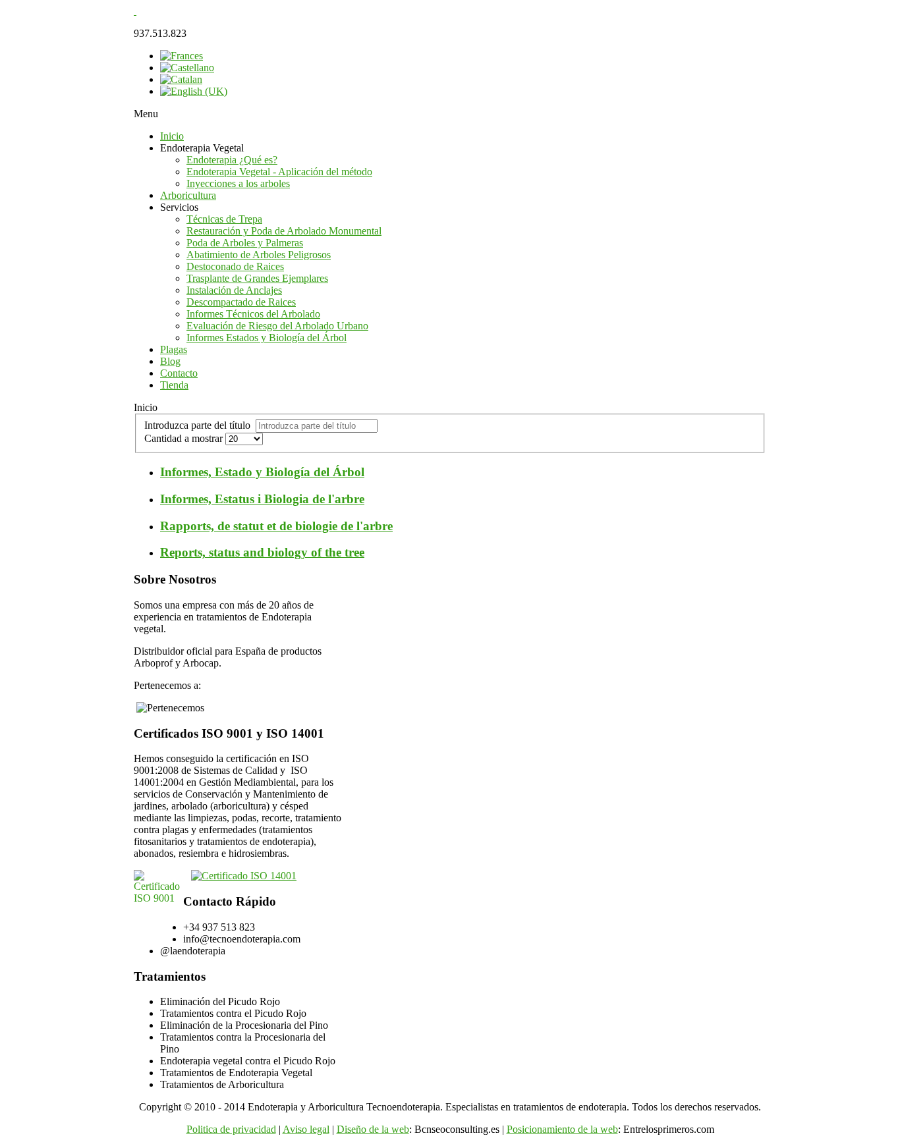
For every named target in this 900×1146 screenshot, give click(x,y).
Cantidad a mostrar (184, 438)
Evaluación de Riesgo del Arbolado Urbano (277, 325)
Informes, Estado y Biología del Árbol (262, 472)
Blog (170, 361)
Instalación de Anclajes (234, 290)
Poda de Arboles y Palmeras (244, 242)
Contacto (179, 373)
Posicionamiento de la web (562, 1129)
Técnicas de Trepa (224, 219)
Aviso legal (306, 1129)
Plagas (173, 349)
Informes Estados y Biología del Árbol (266, 337)
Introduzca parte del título (200, 425)
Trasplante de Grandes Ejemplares (257, 278)
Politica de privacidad (231, 1129)
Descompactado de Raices (241, 302)
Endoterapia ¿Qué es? (231, 159)
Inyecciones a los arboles (238, 183)
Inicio (172, 136)
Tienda (174, 385)
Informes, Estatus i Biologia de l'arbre (262, 499)
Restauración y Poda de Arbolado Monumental (283, 230)
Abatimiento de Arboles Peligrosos (258, 254)
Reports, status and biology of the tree (262, 552)
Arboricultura (188, 195)
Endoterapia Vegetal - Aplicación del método (279, 171)
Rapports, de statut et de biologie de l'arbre (276, 526)
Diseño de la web (373, 1129)
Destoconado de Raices (235, 266)
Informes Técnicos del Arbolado (253, 313)
